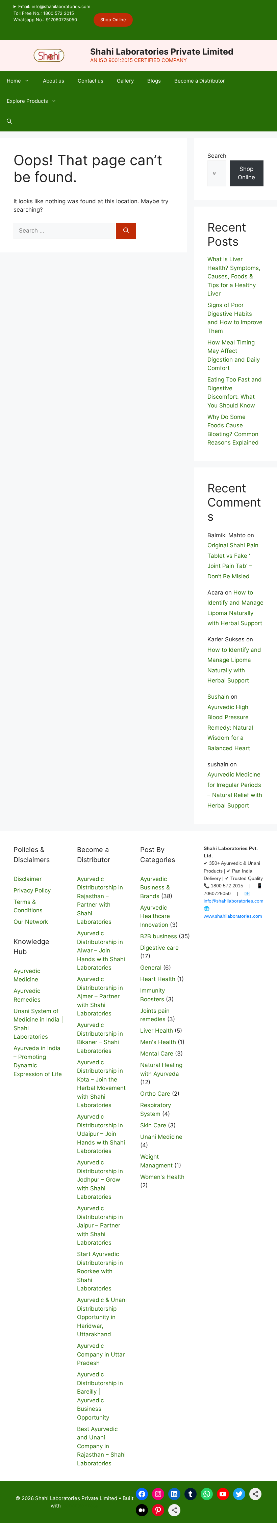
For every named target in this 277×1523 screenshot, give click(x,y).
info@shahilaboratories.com (233, 901)
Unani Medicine (161, 1136)
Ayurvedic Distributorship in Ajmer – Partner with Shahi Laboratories (100, 996)
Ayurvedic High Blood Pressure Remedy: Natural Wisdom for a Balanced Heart (230, 728)
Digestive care (159, 947)
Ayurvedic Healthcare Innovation (155, 916)
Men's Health (158, 1042)
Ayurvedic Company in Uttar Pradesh (101, 1354)
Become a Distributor (199, 81)
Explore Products (27, 101)
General (150, 967)
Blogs (154, 81)
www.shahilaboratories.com (233, 916)
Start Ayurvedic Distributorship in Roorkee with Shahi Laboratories (100, 1271)
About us (53, 81)
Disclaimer (28, 879)
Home (14, 81)
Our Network (31, 921)
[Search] (126, 231)
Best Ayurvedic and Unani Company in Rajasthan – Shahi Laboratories (101, 1446)
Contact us (90, 81)
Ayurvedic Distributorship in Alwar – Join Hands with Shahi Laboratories (101, 950)
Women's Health (162, 1177)
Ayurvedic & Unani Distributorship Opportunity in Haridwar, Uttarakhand (102, 1317)
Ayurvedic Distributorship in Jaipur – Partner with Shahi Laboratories (100, 1225)
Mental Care (156, 1053)
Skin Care (153, 1125)
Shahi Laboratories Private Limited (161, 52)
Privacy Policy (32, 890)
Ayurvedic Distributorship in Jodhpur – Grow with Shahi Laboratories (100, 1179)
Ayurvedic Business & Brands (155, 888)
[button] (9, 121)
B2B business (158, 936)
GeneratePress (80, 1505)
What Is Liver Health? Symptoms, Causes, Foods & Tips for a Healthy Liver (233, 276)
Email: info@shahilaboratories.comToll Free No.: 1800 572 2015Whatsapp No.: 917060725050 (52, 13)
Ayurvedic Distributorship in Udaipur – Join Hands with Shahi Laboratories (101, 1133)
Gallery (125, 81)
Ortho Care (155, 1093)
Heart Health (157, 979)
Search (216, 155)
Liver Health (156, 1030)
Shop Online (113, 19)
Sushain (218, 696)
